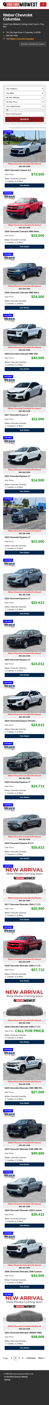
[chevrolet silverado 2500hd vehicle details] (24, 1309)
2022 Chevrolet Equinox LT (17, 537)
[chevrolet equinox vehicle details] (24, 452)
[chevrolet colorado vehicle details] (24, 208)
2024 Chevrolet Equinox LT (17, 660)
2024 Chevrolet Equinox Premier (20, 721)
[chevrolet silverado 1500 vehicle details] (24, 881)
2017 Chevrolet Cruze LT (16, 415)
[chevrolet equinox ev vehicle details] (24, 819)
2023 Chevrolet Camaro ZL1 (18, 170)
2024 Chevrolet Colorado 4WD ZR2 (21, 354)
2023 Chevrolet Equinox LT (17, 598)
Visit (20, 39)
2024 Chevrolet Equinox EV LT (19, 843)
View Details (24, 185)
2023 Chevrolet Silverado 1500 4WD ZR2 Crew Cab (24, 1149)
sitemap (7, 1380)
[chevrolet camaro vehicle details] (24, 146)
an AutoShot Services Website (16, 1377)
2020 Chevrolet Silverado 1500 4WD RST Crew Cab (24, 1088)
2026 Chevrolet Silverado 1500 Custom (23, 1210)
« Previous (31, 1358)
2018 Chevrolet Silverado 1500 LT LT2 (22, 966)
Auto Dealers (32, 44)
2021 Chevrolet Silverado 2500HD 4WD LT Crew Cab (23, 1333)
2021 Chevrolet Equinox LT (17, 476)
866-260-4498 (24, 166)
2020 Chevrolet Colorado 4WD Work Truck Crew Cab (22, 231)
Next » (41, 1358)
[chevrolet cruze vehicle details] (24, 391)
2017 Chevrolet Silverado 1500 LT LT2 (22, 904)
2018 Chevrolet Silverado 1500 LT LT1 (22, 1027)
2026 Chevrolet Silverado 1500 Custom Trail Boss (23, 1272)
